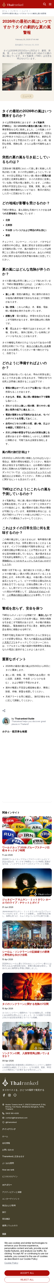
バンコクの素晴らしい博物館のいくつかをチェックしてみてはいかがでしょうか (26, 561)
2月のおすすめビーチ (39, 591)
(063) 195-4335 (12, 1113)
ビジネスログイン (10, 1176)
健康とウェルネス (10, 1225)
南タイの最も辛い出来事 (39, 346)
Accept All (27, 1273)
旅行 (4, 1212)
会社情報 (6, 1143)
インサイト (14, 11)
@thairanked (11, 1122)
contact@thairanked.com (16, 1118)
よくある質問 (8, 1163)
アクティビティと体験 (12, 1192)
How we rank (8, 1170)
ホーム (4, 11)
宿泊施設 (6, 1219)
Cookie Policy (11, 1263)
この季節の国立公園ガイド (20, 595)
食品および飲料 (9, 1205)
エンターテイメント (11, 1198)
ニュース (25, 11)
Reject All (27, 1279)
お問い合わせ (8, 1149)
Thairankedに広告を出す (13, 1156)
